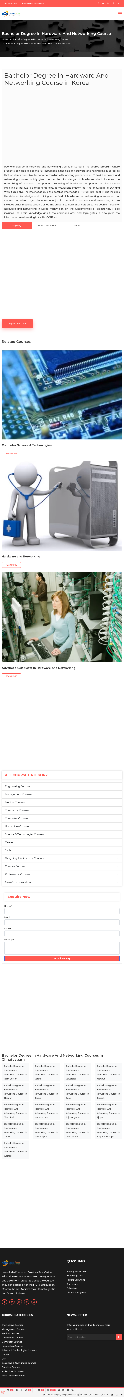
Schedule (72, 1288)
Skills (8, 850)
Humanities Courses (17, 826)
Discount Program (76, 1292)
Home (5, 39)
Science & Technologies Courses (24, 834)
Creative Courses (15, 866)
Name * (8, 906)
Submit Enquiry (62, 958)
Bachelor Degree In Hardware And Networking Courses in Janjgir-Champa (108, 1130)
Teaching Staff (75, 1275)
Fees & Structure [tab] (47, 225)
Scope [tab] (77, 225)
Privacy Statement (77, 1271)
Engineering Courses (17, 786)
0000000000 (10, 3)
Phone (7, 928)
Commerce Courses (17, 810)
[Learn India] (11, 14)
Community (73, 1284)
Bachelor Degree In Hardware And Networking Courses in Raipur (46, 1092)
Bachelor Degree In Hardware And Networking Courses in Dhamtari (15, 1111)
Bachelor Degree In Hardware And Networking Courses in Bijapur (108, 1111)
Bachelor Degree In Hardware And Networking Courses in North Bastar (15, 1072)
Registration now (17, 323)
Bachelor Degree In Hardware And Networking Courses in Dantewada (77, 1130)
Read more (11, 453)
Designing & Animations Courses (24, 858)
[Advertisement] (62, 126)
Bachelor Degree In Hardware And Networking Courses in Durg (77, 1092)
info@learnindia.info (34, 3)
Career (9, 842)
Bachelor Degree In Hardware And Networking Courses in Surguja (15, 1149)
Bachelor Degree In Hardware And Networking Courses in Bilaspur (15, 1092)
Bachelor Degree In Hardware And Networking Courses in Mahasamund (46, 1111)
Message (9, 939)
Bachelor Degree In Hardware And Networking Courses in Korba (15, 1130)
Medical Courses (15, 802)
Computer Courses (16, 818)
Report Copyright (76, 1279)
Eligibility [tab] (17, 225)
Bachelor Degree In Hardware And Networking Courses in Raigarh (108, 1092)
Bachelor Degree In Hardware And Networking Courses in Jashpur (108, 1072)
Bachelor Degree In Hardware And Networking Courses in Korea (46, 1072)
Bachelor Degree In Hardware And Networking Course (40, 39)
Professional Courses (17, 874)
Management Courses (18, 794)
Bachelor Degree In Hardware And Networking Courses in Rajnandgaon (77, 1111)
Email (7, 917)
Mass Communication (18, 882)
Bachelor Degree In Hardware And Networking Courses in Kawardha (77, 1072)
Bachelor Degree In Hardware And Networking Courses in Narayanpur (46, 1130)
